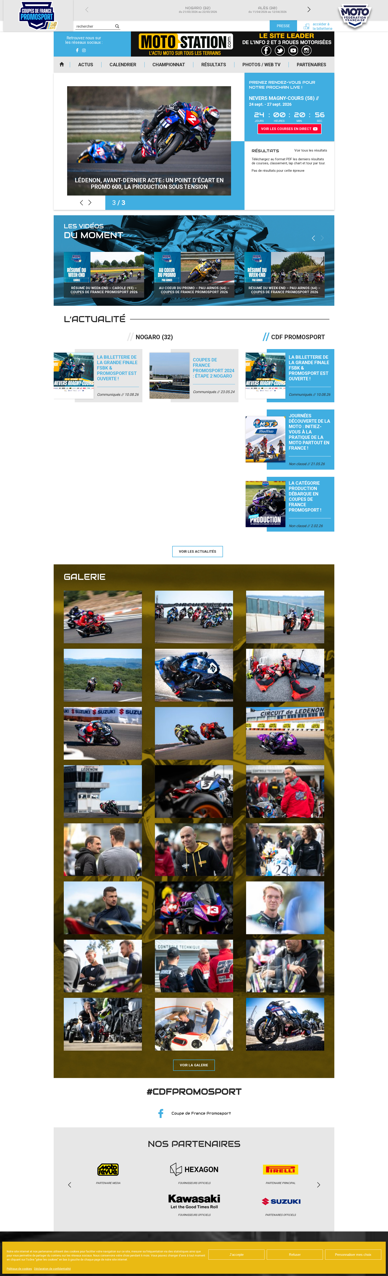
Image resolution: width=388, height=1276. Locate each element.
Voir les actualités (197, 552)
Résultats (213, 64)
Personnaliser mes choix (353, 1254)
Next (309, 9)
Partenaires (311, 64)
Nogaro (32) (198, 9)
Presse (283, 26)
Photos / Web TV (261, 64)
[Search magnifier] (117, 26)
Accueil (62, 64)
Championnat (168, 64)
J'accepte (236, 1254)
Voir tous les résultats (310, 150)
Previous (86, 9)
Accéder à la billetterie (322, 26)
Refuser (295, 1254)
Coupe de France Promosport (201, 1113)
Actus (85, 64)
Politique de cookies (19, 1268)
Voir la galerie (194, 1065)
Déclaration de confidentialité (52, 1268)
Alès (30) (267, 9)
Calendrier (123, 64)
